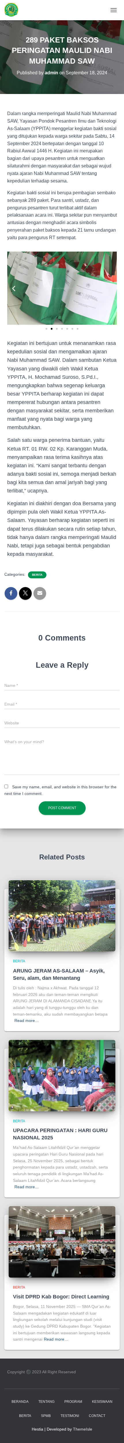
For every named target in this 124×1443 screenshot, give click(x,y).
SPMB (46, 1416)
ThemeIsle (82, 1429)
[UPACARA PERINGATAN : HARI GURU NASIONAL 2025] (62, 1075)
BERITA (37, 574)
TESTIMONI (70, 1416)
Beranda (20, 1402)
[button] (13, 288)
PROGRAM (73, 1402)
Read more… (26, 1020)
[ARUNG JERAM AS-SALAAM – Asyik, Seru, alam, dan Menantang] (62, 915)
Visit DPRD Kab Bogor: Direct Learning (61, 1297)
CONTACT (97, 1416)
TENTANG (46, 1402)
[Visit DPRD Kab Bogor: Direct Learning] (62, 1241)
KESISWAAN (102, 1402)
